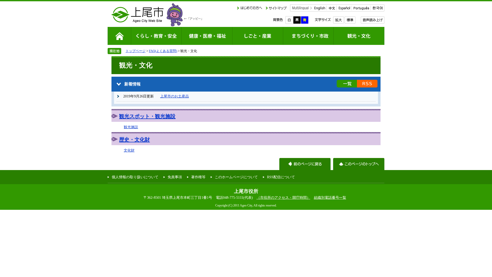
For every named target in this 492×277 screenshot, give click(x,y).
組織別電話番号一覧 (330, 197)
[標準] (350, 20)
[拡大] (338, 20)
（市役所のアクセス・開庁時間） (283, 197)
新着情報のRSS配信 (367, 83)
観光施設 (131, 127)
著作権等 (198, 177)
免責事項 (175, 177)
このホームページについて (236, 177)
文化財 (129, 150)
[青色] (305, 20)
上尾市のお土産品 (174, 96)
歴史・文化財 (134, 139)
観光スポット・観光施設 (147, 116)
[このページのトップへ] (358, 164)
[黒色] (297, 20)
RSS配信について (281, 177)
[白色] (289, 20)
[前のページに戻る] (305, 164)
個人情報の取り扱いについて (135, 177)
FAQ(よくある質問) (163, 51)
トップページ (136, 51)
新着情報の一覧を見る (347, 83)
